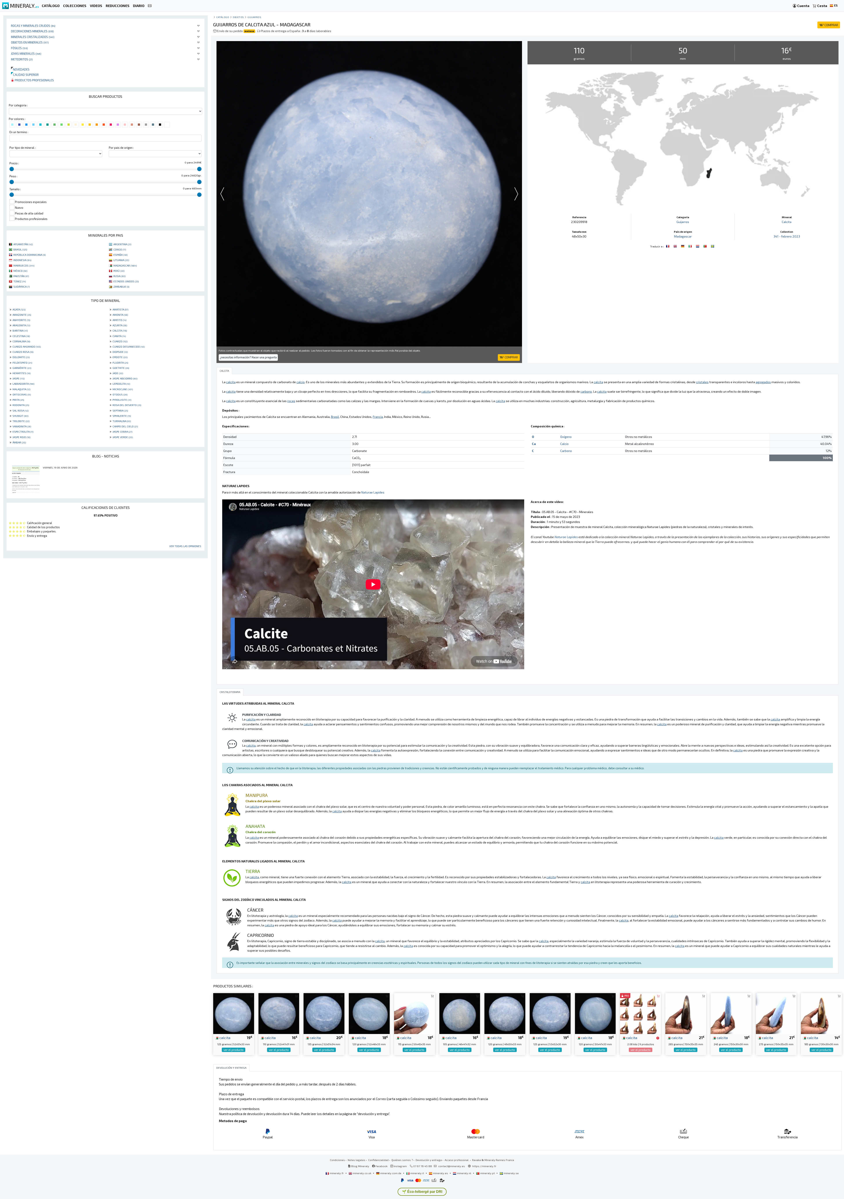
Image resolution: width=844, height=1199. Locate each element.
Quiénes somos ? (402, 1159)
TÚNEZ (19, 281)
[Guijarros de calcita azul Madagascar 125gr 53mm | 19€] (550, 1013)
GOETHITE (121, 367)
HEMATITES (22, 373)
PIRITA (18, 399)
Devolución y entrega (429, 1159)
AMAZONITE (22, 314)
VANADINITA (22, 426)
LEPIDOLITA (121, 383)
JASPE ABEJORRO (125, 378)
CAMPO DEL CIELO (125, 426)
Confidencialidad (378, 1159)
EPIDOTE (120, 357)
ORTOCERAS (22, 394)
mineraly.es (440, 1173)
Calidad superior (25, 74)
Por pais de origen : (121, 147)
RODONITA (21, 404)
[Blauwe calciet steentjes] (698, 246)
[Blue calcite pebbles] (675, 246)
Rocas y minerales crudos (33, 25)
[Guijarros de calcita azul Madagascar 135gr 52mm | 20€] (324, 1013)
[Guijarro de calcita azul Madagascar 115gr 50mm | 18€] (414, 1013)
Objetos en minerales (30, 42)
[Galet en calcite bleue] (668, 246)
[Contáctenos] (149, 6)
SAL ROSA (21, 410)
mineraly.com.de (391, 1173)
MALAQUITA (21, 389)
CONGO (119, 249)
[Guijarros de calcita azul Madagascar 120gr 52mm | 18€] (369, 1013)
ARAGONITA (21, 325)
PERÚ (118, 270)
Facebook (381, 1166)
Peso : (13, 176)
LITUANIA (121, 259)
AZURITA (120, 325)
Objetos (238, 17)
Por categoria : (18, 105)
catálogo (222, 17)
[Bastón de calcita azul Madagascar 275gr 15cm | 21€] (776, 1013)
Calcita (786, 222)
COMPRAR (828, 25)
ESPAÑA (120, 254)
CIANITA (119, 335)
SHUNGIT (20, 415)
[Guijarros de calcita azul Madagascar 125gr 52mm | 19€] (233, 1013)
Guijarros (254, 17)
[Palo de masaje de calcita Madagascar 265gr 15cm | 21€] (685, 1013)
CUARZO (120, 341)
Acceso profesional (457, 1159)
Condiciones (337, 1159)
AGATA (19, 309)
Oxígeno (566, 437)
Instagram (400, 1166)
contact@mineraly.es (451, 1166)
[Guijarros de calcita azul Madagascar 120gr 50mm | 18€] (504, 1013)
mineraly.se (511, 1173)
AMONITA (120, 314)
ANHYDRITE (21, 319)
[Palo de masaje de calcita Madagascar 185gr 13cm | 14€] (821, 1013)
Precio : (14, 163)
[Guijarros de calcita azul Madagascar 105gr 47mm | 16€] (459, 1013)
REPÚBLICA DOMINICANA (29, 254)
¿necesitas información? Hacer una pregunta (248, 357)
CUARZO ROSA (23, 351)
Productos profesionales (34, 80)
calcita (224, 1037)
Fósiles (19, 48)
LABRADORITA (23, 383)
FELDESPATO (22, 362)
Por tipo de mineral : (22, 147)
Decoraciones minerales (32, 31)
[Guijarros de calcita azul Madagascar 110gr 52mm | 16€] (278, 1013)
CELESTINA (21, 335)
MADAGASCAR (125, 265)
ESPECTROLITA (23, 431)
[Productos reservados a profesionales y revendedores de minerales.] (657, 1038)
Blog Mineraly (360, 1166)
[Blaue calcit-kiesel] (683, 246)
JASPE (19, 378)
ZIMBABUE (121, 286)
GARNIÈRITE (22, 367)
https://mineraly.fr (484, 1166)
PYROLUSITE (122, 399)
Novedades (20, 69)
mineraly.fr (336, 1173)
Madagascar (683, 236)
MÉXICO (20, 270)
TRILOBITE (21, 421)
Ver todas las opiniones (185, 546)
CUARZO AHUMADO (27, 346)
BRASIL (20, 249)
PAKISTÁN (21, 276)
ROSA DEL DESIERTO (127, 404)
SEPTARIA (120, 410)
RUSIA (119, 276)
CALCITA (120, 330)
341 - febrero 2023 (786, 236)
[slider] (11, 169)
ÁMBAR (19, 442)
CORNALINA (21, 341)
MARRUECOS (23, 265)
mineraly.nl (464, 1173)
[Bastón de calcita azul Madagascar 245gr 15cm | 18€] (731, 1013)
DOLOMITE (21, 357)
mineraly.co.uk (362, 1173)
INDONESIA (22, 259)
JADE (118, 373)
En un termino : (18, 132)
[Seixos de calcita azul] (705, 246)
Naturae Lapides (372, 492)
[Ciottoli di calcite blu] (690, 246)
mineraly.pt (487, 1173)
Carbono (566, 451)
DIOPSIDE (120, 351)
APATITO (119, 319)
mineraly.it (417, 1173)
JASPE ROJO (21, 437)
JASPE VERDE (123, 437)
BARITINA (20, 330)
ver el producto (234, 1050)
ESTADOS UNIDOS (126, 281)
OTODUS (120, 394)
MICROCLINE (123, 389)
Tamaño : (15, 189)
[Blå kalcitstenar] (712, 246)
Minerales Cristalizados (33, 37)
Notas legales (356, 1159)
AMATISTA (120, 309)
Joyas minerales (26, 53)
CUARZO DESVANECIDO (129, 346)
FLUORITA (120, 362)
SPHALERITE (122, 415)
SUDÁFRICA (21, 286)
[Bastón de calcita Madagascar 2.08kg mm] (640, 1013)
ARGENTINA (122, 244)
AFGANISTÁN (23, 244)
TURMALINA (122, 421)
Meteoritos (22, 59)
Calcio (564, 444)
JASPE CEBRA (122, 431)
